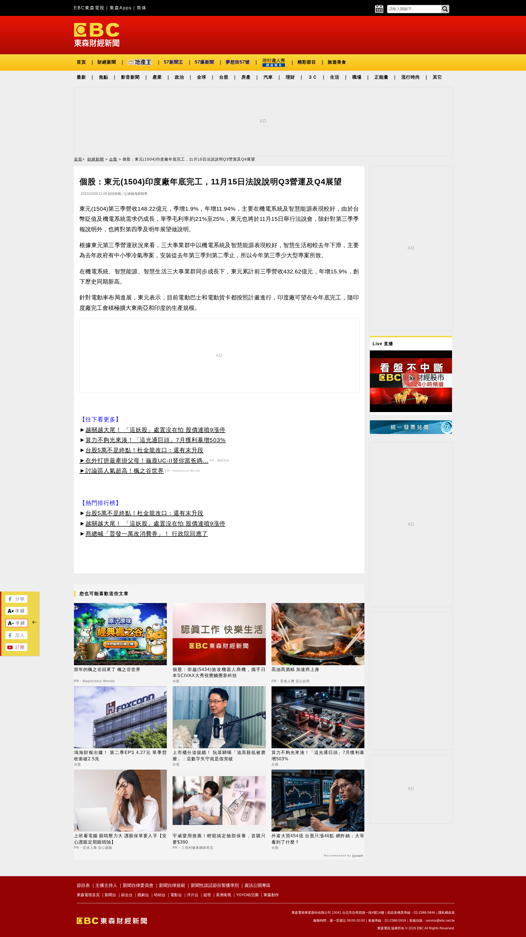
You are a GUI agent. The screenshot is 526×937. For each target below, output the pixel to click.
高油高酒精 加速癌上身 (295, 669)
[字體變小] (16, 625)
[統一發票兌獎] (411, 432)
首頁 (81, 62)
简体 (142, 7)
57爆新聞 (204, 62)
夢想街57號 (238, 62)
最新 (81, 77)
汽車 (268, 77)
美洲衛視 (223, 895)
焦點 (103, 77)
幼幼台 (159, 895)
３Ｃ (312, 77)
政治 (179, 77)
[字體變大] (16, 613)
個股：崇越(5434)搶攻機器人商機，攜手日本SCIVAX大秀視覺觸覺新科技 (219, 672)
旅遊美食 (337, 62)
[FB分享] (16, 601)
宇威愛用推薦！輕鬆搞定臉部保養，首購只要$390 (219, 838)
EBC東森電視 (89, 7)
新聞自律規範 (172, 885)
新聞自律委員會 (138, 885)
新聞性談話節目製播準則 (215, 885)
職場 (357, 77)
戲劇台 (143, 895)
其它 (437, 77)
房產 (246, 77)
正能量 (381, 77)
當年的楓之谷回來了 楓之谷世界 (107, 669)
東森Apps (121, 7)
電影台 (176, 895)
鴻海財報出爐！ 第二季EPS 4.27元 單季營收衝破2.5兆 (120, 755)
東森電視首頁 (88, 895)
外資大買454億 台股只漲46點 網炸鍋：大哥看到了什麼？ (317, 838)
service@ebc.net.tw (440, 920)
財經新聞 (107, 62)
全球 (201, 77)
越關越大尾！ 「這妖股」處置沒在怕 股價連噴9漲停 (155, 430)
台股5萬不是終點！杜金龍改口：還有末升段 (144, 450)
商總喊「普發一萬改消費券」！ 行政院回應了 (146, 533)
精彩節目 (307, 62)
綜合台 (127, 895)
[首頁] (96, 34)
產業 (157, 77)
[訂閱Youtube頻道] (16, 649)
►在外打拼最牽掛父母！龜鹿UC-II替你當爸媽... (143, 460)
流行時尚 (410, 77)
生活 (334, 77)
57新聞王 (173, 62)
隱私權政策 (446, 913)
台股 (223, 77)
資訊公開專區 (257, 885)
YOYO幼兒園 (247, 895)
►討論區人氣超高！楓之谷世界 (121, 470)
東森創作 (271, 895)
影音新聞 (130, 77)
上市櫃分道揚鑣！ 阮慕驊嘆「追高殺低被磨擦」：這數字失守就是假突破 (219, 755)
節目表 (83, 885)
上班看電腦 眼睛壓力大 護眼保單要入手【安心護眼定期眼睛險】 (120, 838)
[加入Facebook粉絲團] (16, 637)
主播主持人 (106, 885)
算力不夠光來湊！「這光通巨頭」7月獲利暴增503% (155, 440)
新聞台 (110, 895)
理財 (290, 77)
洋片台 (192, 895)
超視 (207, 895)
